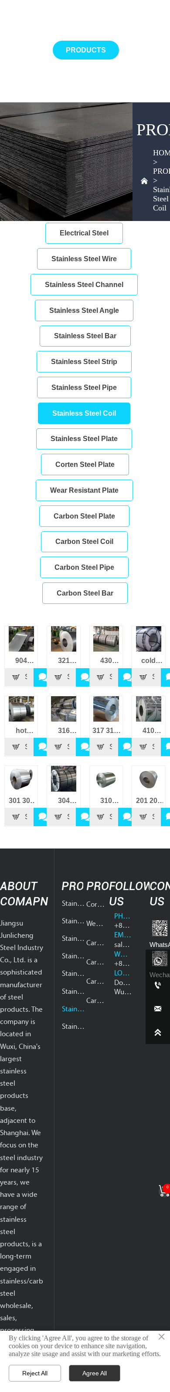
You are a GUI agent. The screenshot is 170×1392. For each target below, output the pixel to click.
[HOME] (18, 13)
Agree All (94, 1373)
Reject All (35, 1373)
